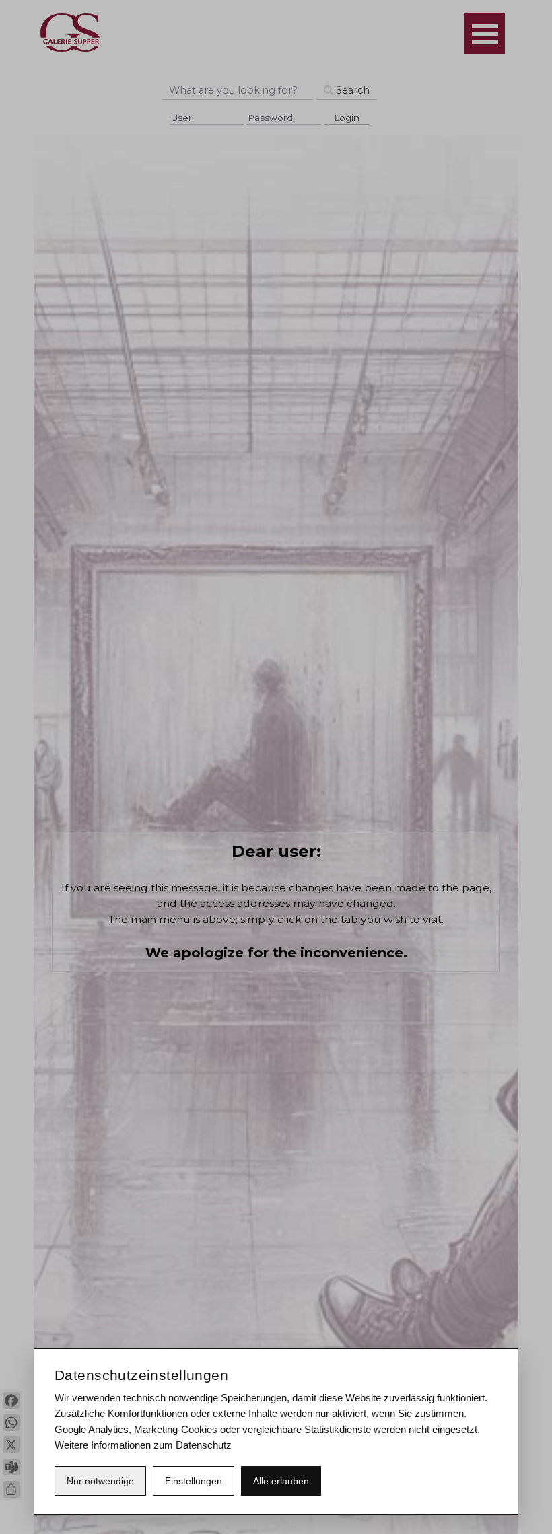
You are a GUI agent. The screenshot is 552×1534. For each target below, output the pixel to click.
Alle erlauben (281, 1480)
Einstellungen (193, 1480)
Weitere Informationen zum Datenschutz (143, 1445)
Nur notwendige (100, 1480)
